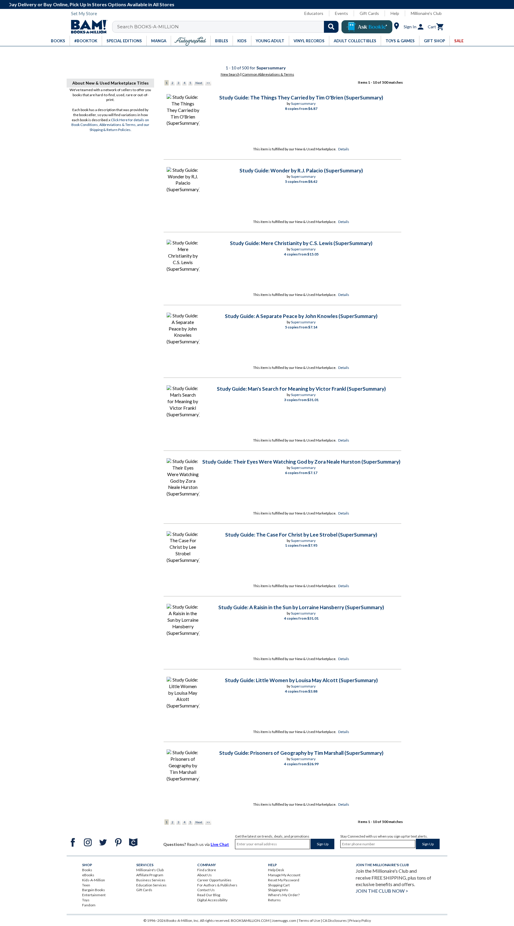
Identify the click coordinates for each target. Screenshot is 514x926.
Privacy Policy (360, 920)
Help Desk (276, 870)
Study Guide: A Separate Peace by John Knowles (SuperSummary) (301, 316)
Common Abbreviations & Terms (268, 74)
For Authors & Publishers (217, 885)
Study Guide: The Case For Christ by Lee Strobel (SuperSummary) (301, 534)
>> (208, 83)
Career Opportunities (214, 880)
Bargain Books (93, 890)
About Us (204, 875)
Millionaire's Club (426, 13)
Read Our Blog (208, 895)
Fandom (88, 905)
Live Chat (220, 844)
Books (87, 870)
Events (341, 13)
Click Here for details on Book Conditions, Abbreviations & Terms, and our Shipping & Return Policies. (110, 125)
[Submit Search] (331, 27)
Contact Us (206, 890)
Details (343, 149)
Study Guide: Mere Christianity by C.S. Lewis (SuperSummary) (301, 243)
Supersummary (303, 103)
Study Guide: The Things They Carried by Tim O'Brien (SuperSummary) (301, 97)
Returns (274, 900)
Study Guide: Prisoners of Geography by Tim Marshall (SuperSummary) (301, 753)
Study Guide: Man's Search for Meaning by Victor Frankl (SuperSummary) (301, 389)
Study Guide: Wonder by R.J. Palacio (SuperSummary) (301, 170)
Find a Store (206, 870)
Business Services (150, 880)
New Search (230, 74)
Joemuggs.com (284, 920)
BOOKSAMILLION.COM (250, 920)
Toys (86, 900)
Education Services (151, 885)
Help (395, 13)
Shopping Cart (279, 885)
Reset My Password (283, 880)
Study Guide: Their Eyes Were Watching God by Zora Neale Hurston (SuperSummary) (301, 462)
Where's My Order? (284, 895)
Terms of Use (309, 920)
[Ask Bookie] (366, 26)
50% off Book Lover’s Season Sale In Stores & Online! (260, 4)
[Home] (87, 27)
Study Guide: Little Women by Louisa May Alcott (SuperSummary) (301, 680)
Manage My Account (284, 875)
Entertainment (94, 895)
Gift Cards (369, 13)
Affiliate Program (149, 875)
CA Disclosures (334, 920)
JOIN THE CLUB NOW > (382, 891)
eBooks (88, 875)
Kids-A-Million (93, 880)
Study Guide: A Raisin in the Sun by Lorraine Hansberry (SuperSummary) (301, 607)
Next (198, 83)
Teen (86, 885)
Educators (313, 13)
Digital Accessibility (212, 900)
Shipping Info (278, 890)
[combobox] (229, 26)
